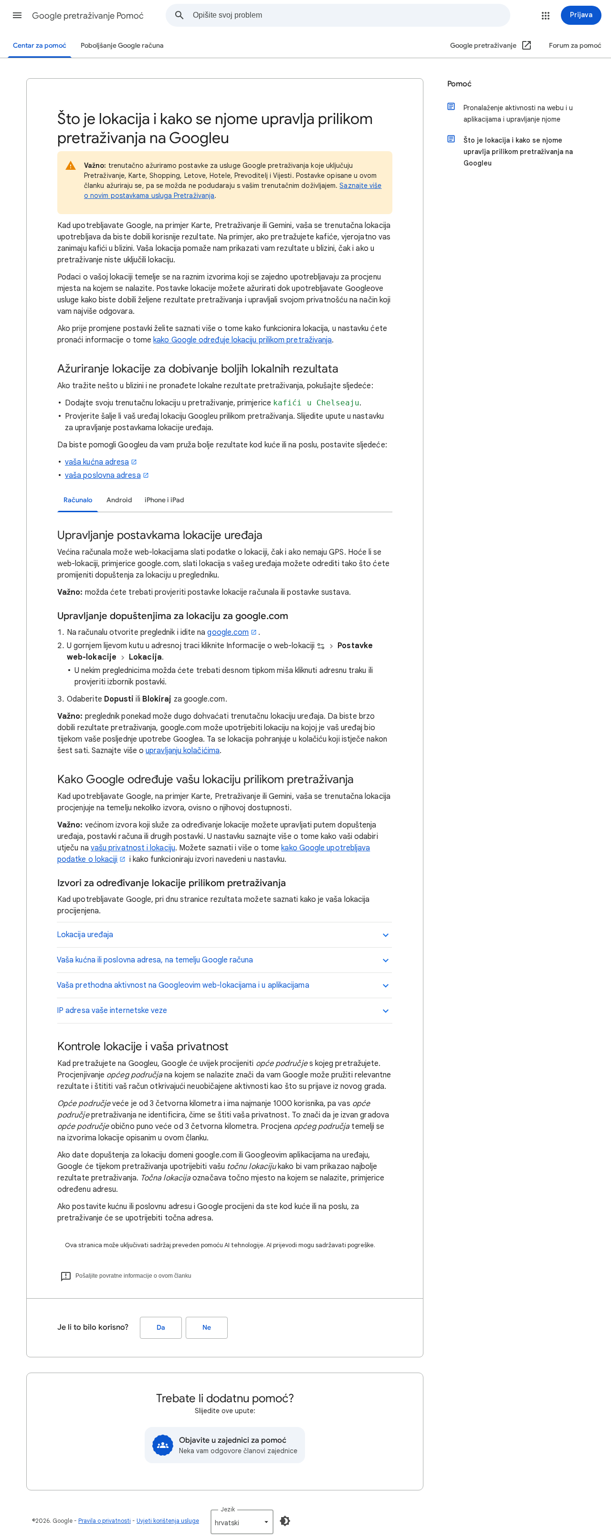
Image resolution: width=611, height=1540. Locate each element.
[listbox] (242, 1521)
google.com (228, 632)
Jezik (228, 1509)
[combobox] (351, 15)
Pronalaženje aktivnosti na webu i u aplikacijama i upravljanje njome (518, 113)
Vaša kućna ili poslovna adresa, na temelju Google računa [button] (155, 960)
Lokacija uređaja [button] (85, 935)
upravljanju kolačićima (183, 750)
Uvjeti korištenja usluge (168, 1520)
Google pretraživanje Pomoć (88, 15)
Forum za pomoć (575, 45)
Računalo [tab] (77, 500)
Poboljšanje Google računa (122, 45)
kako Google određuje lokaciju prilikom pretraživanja (242, 340)
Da (161, 1327)
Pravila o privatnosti (104, 1520)
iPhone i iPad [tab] (164, 500)
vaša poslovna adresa (103, 475)
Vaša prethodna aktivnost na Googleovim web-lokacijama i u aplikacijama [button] (183, 985)
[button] (17, 15)
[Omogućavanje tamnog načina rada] (285, 1520)
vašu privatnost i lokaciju (133, 848)
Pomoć (459, 84)
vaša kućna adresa (97, 462)
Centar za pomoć (39, 45)
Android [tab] (119, 500)
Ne (206, 1327)
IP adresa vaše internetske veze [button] (112, 1010)
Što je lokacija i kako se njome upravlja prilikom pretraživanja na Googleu (518, 151)
